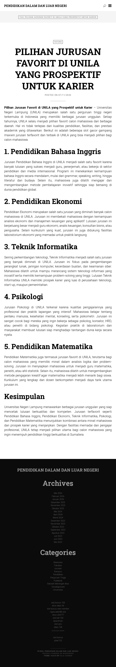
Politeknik (58, 581)
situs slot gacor (58, 631)
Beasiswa (58, 562)
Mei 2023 (58, 542)
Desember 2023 (58, 521)
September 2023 (58, 530)
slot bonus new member (58, 609)
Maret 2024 (58, 518)
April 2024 (58, 514)
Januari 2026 (58, 499)
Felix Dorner (66, 656)
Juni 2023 (58, 539)
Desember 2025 (58, 502)
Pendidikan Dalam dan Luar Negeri (35, 6)
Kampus (58, 571)
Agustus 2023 (58, 533)
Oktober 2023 (58, 527)
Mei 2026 (58, 493)
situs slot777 (58, 615)
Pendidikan (58, 574)
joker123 (58, 640)
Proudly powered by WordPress (57, 653)
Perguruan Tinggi (58, 577)
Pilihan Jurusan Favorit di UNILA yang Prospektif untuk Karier (58, 68)
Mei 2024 (58, 511)
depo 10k (58, 627)
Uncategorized (58, 587)
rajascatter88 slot (58, 612)
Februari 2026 (58, 496)
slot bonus (58, 637)
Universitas (58, 590)
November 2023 (58, 524)
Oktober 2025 (58, 508)
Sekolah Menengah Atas (58, 584)
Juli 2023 (58, 536)
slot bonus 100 (58, 603)
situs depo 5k (58, 605)
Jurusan (58, 568)
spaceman (58, 621)
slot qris (58, 624)
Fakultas (58, 565)
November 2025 (58, 505)
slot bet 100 (58, 618)
